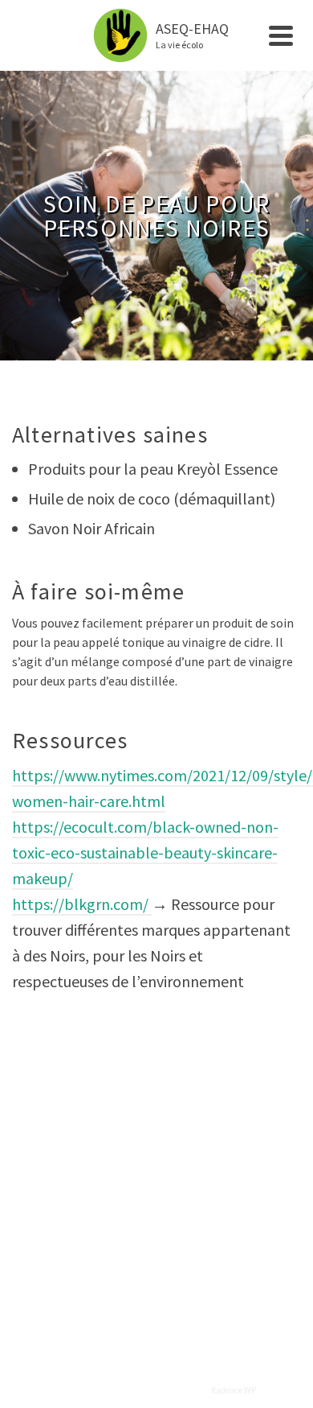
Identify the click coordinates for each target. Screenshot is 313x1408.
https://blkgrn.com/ (82, 904)
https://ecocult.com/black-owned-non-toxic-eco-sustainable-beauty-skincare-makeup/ (145, 852)
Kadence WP (233, 1390)
